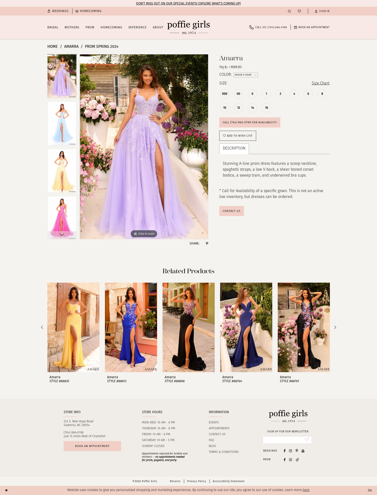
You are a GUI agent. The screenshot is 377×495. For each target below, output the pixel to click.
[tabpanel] (62, 77)
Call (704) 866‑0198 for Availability (250, 122)
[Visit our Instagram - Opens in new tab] (290, 451)
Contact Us (231, 211)
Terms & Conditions (224, 452)
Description (234, 149)
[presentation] (73, 327)
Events (214, 422)
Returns (175, 481)
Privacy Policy (196, 481)
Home (52, 46)
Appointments (219, 428)
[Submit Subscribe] (306, 440)
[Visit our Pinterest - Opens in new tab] (296, 451)
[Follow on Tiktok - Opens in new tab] (297, 459)
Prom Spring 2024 (101, 46)
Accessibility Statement (229, 481)
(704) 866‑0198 (74, 432)
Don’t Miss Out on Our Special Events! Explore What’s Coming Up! (188, 3)
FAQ (211, 440)
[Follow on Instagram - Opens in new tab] (290, 459)
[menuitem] (58, 11)
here (306, 490)
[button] (322, 11)
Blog (212, 446)
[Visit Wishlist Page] (299, 11)
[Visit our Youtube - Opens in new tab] (303, 451)
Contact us (217, 434)
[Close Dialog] (6, 490)
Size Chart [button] (320, 84)
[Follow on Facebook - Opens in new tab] (284, 459)
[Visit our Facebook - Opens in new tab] (284, 451)
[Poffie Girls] (188, 27)
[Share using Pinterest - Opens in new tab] (207, 243)
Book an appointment (92, 446)
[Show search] (289, 11)
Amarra (71, 46)
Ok (370, 490)
